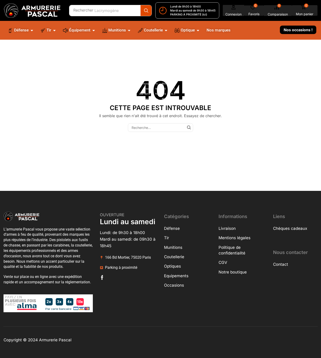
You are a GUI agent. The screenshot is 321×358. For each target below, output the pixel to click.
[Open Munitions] (129, 30)
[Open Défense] (32, 30)
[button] (233, 10)
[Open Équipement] (94, 30)
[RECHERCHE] (188, 127)
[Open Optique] (198, 30)
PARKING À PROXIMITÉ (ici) (188, 14)
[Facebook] (102, 277)
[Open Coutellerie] (166, 30)
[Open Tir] (54, 30)
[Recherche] (146, 10)
